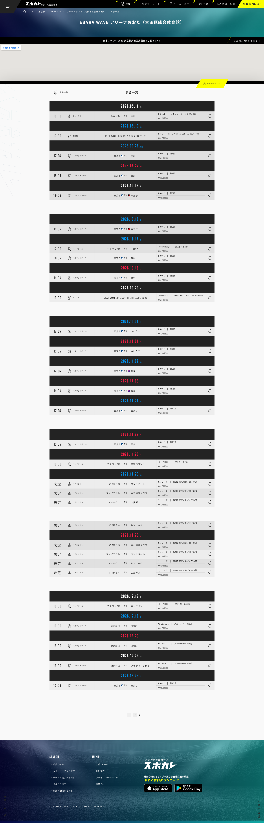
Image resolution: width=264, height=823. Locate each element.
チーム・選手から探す (64, 777)
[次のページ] (141, 715)
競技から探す (59, 764)
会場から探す (59, 784)
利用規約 (100, 770)
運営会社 (100, 784)
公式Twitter (102, 764)
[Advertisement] (132, 207)
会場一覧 (63, 92)
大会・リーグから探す (64, 770)
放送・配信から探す (63, 790)
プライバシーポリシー (107, 777)
